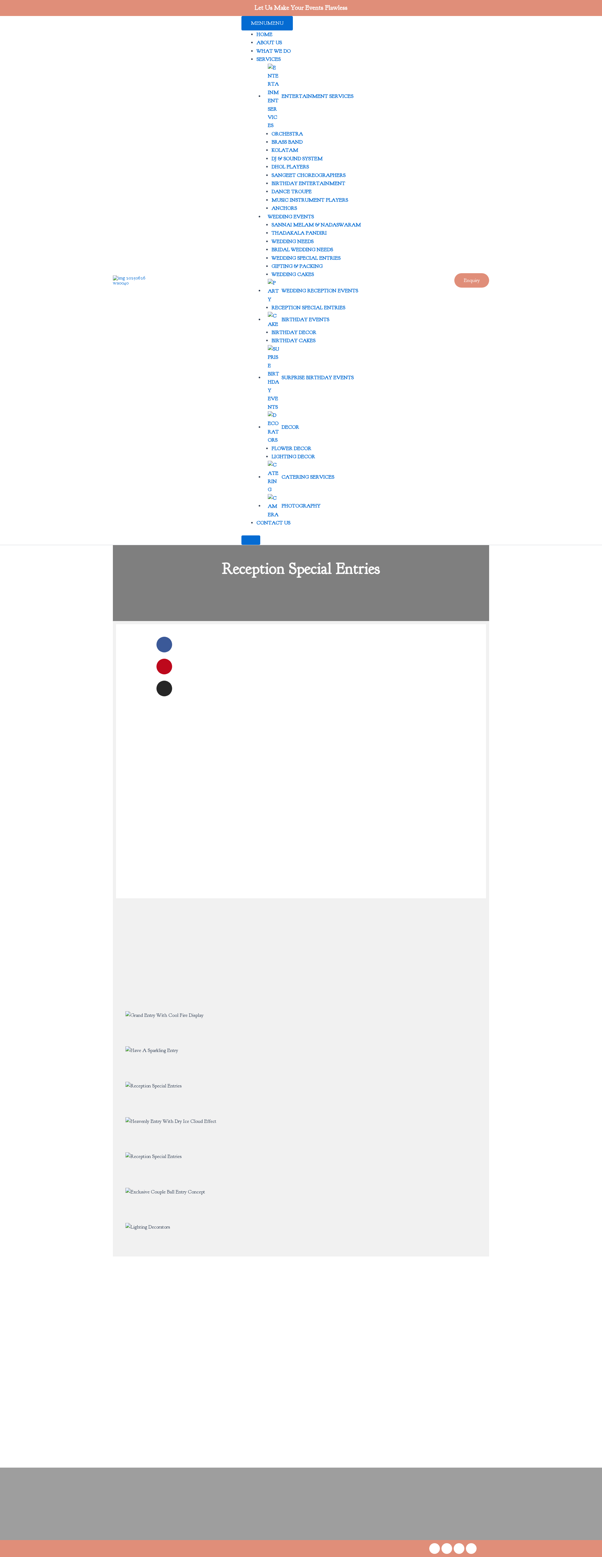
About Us (269, 43)
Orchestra (287, 134)
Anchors (284, 208)
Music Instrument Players (310, 200)
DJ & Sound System (297, 159)
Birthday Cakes (293, 340)
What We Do (273, 51)
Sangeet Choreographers (309, 175)
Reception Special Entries (308, 308)
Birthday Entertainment (308, 183)
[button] (471, 280)
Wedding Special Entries (306, 258)
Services (268, 59)
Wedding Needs (293, 241)
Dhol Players (290, 167)
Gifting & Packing (297, 266)
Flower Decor (291, 448)
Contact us (273, 523)
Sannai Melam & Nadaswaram (316, 225)
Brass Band (287, 142)
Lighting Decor (293, 457)
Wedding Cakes (293, 274)
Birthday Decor (294, 332)
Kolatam (285, 150)
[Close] (250, 540)
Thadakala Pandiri (299, 233)
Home (264, 34)
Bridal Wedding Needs (302, 250)
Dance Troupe (292, 192)
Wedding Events (291, 217)
